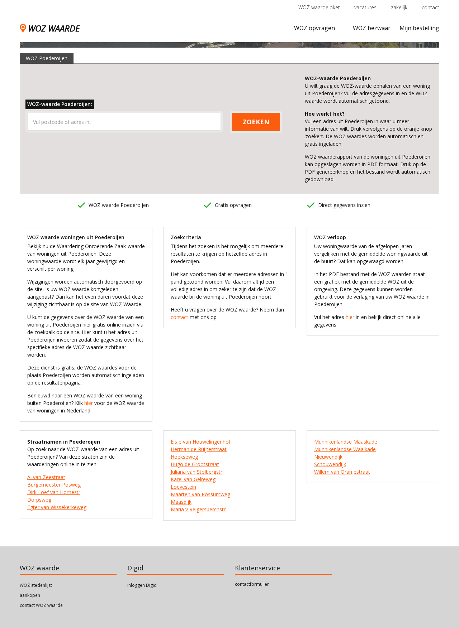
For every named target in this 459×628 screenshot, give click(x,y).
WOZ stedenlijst (36, 585)
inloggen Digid (142, 585)
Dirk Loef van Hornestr (53, 492)
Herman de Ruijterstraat (199, 449)
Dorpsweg (39, 499)
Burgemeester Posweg (54, 484)
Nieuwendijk (328, 456)
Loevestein (183, 486)
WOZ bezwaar (372, 28)
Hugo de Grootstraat (195, 464)
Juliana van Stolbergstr (196, 471)
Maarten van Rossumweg (200, 494)
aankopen (30, 595)
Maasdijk (181, 501)
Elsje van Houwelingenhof (201, 441)
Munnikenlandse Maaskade (345, 441)
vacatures (365, 7)
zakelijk (399, 7)
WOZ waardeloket (319, 7)
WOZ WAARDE (54, 28)
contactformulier (252, 584)
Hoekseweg (184, 456)
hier (88, 403)
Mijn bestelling (419, 28)
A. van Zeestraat (46, 477)
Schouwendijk (330, 464)
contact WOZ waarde (41, 605)
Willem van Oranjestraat (342, 471)
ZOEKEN (256, 121)
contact (430, 7)
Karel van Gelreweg (193, 479)
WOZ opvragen (314, 28)
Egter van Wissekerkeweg (56, 507)
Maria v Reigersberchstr (198, 509)
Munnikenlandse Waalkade (345, 449)
